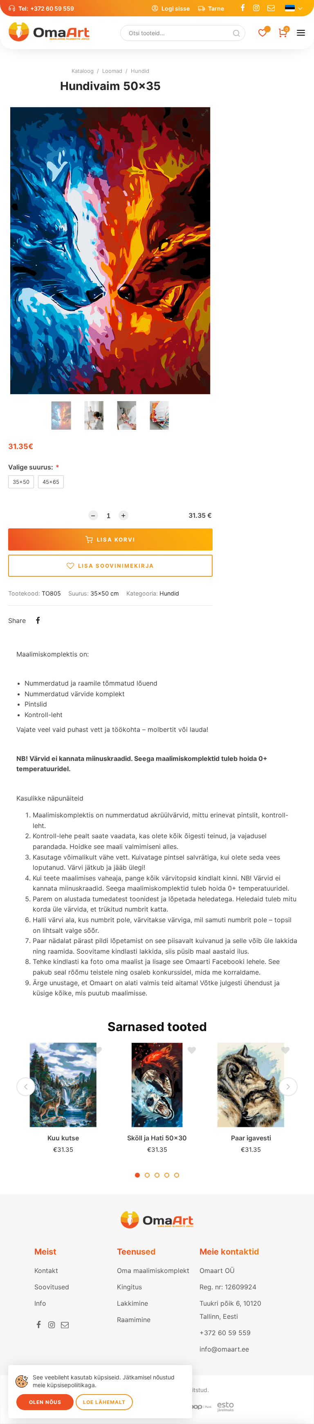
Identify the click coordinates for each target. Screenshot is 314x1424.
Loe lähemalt (104, 1402)
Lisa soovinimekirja (116, 565)
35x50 (21, 481)
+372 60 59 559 (52, 8)
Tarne (216, 8)
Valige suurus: (33, 467)
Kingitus (129, 1287)
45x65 (51, 481)
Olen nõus (45, 1402)
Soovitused (51, 1287)
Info (40, 1303)
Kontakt (46, 1270)
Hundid (140, 71)
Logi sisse (175, 8)
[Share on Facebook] (37, 621)
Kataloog (83, 71)
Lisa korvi (116, 539)
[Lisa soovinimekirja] (95, 1052)
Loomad (112, 71)
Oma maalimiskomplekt (153, 1270)
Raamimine (133, 1320)
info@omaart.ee (224, 1349)
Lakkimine (132, 1303)
